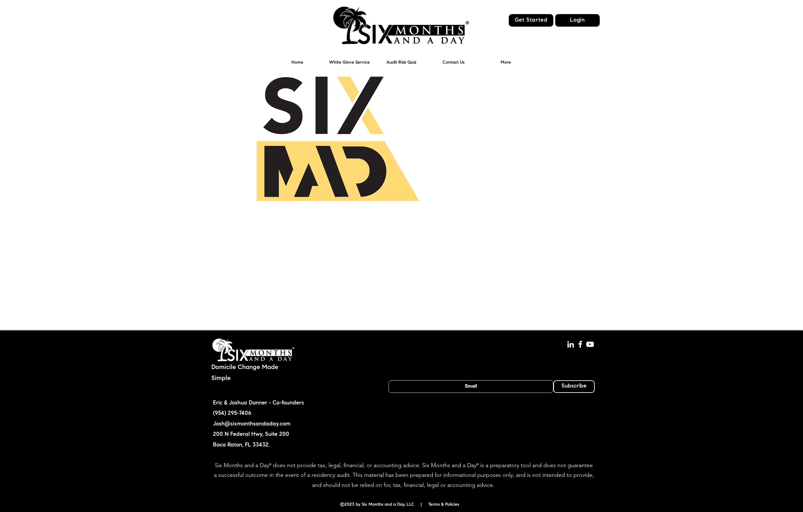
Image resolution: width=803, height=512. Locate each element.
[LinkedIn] (570, 344)
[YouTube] (590, 344)
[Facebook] (580, 344)
